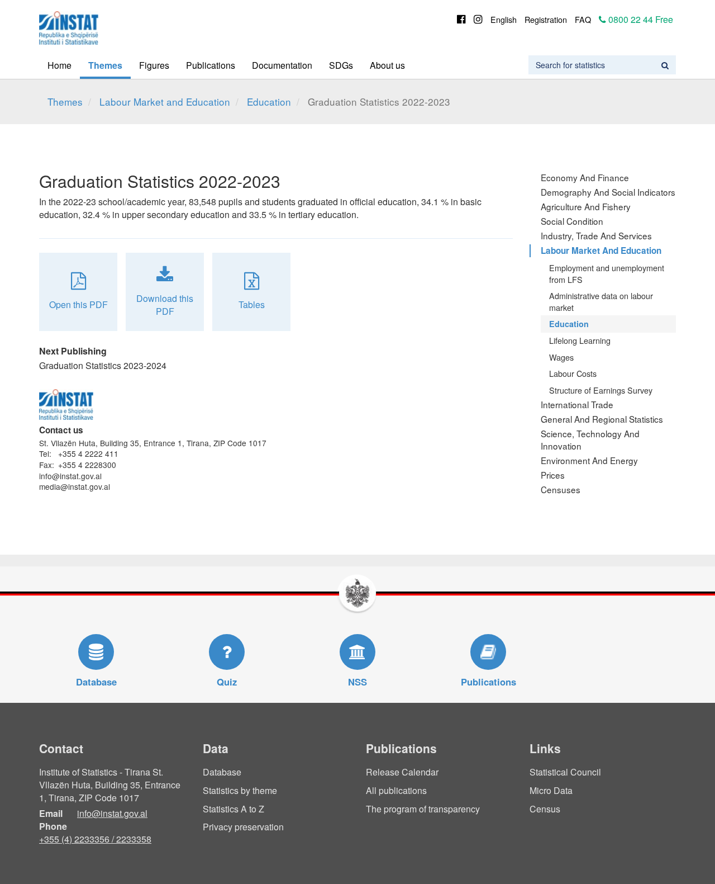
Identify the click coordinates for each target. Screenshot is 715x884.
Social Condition (572, 221)
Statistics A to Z (233, 808)
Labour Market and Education (164, 101)
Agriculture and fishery (586, 206)
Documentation (282, 65)
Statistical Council (565, 771)
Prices (553, 475)
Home (59, 65)
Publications (210, 65)
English (503, 19)
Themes (105, 65)
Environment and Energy (589, 460)
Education (269, 101)
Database (222, 771)
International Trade (577, 404)
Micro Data (551, 790)
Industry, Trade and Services (596, 235)
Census (545, 808)
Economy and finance (585, 177)
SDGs (341, 65)
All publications (396, 790)
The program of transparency (423, 808)
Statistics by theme (240, 790)
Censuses (560, 489)
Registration (546, 19)
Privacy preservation (243, 826)
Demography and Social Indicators (608, 192)
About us (387, 65)
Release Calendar (402, 771)
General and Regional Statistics (602, 419)
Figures (154, 65)
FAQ (583, 19)
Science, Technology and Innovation (590, 439)
